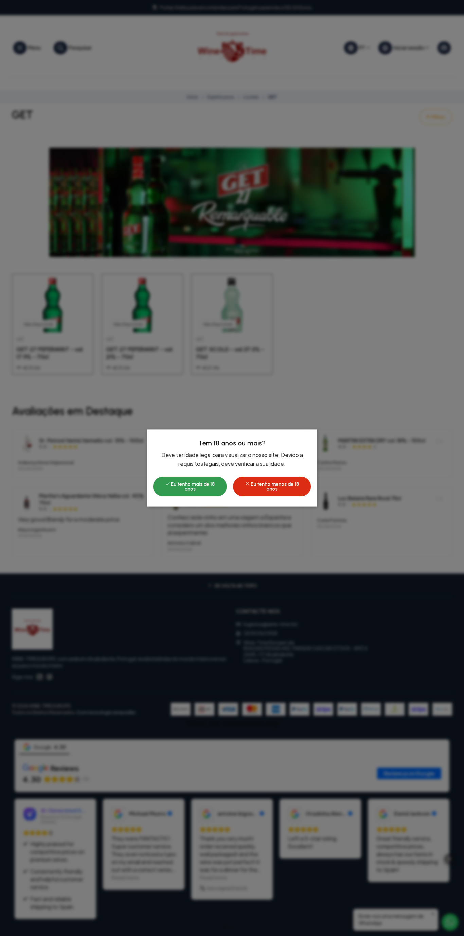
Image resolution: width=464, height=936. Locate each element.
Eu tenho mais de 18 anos (192, 486)
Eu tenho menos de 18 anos (274, 486)
